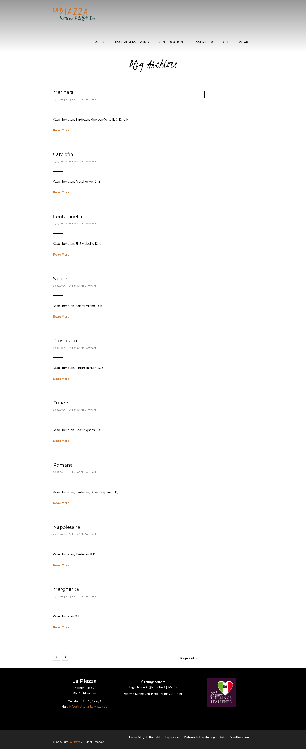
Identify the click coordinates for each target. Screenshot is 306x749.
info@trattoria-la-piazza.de (88, 706)
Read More (61, 130)
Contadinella (67, 216)
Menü (99, 42)
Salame (61, 279)
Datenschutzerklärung (199, 737)
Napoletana (66, 527)
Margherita (66, 589)
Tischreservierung (131, 42)
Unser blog (203, 42)
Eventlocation (169, 42)
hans (75, 99)
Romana (63, 465)
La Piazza (75, 741)
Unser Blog (136, 737)
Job (225, 42)
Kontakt (242, 42)
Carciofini (64, 154)
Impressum (172, 737)
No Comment (88, 99)
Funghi (61, 403)
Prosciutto (65, 341)
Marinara (63, 92)
